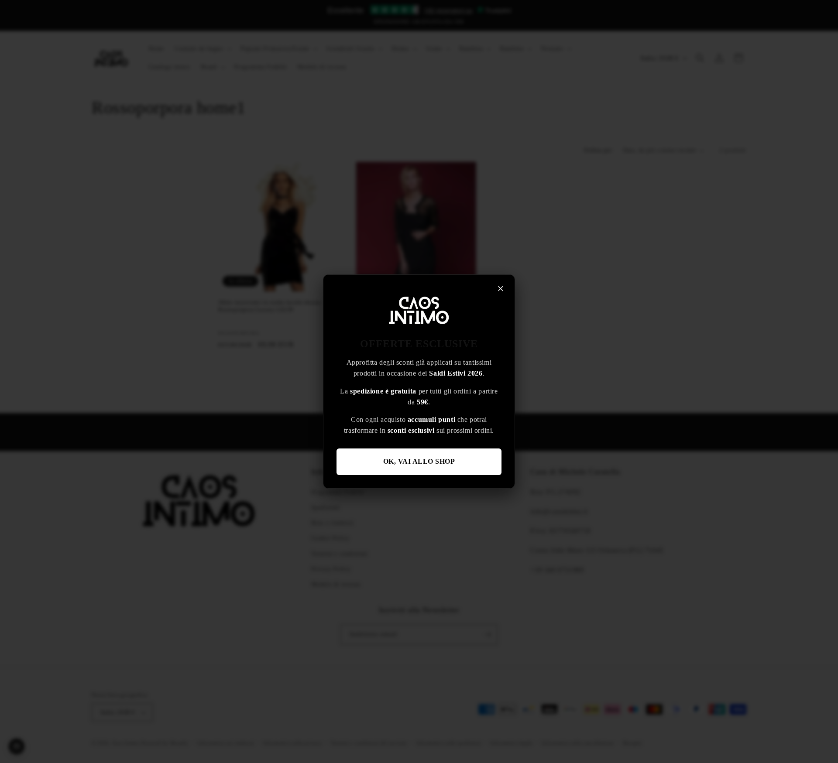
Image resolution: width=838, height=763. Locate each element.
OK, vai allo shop (419, 461)
